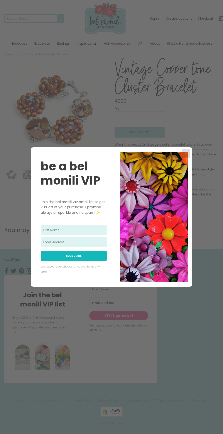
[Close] (186, 153)
